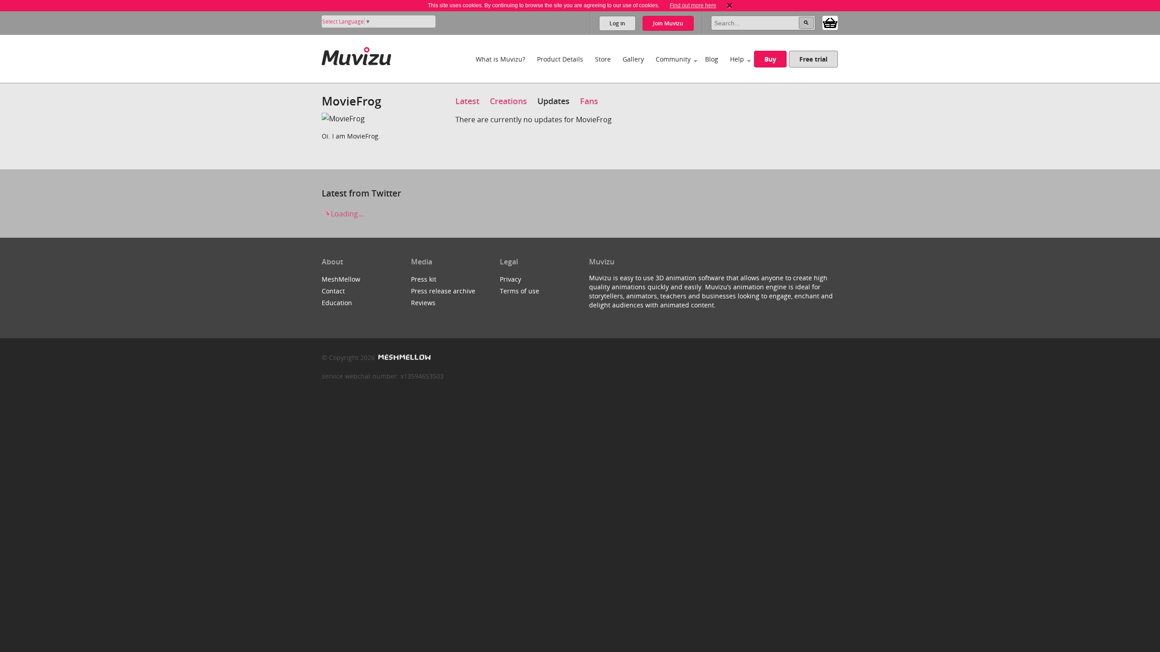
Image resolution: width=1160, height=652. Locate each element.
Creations (508, 101)
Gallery (633, 59)
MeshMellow (341, 279)
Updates (553, 101)
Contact (333, 291)
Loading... (346, 214)
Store (603, 59)
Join (668, 23)
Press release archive (443, 291)
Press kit (423, 279)
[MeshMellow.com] (403, 357)
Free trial (813, 59)
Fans (589, 101)
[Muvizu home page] (356, 54)
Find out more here (693, 5)
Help (737, 59)
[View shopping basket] (830, 22)
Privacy (510, 279)
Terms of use (519, 291)
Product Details (560, 59)
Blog (711, 59)
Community (673, 59)
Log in (617, 23)
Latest (467, 101)
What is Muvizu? (500, 59)
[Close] (729, 5)
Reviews (423, 302)
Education (337, 302)
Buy (770, 59)
